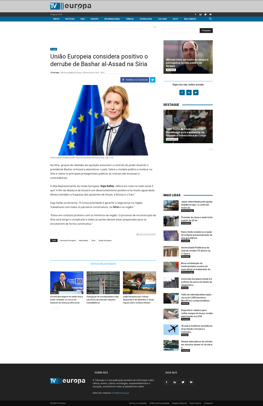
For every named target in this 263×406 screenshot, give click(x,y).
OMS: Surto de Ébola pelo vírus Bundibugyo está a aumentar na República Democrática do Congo (186, 132)
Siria (93, 240)
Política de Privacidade (159, 403)
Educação (185, 256)
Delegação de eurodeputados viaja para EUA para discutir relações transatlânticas (103, 299)
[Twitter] (205, 14)
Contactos (208, 403)
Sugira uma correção (146, 234)
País (83, 19)
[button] (210, 19)
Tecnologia (146, 19)
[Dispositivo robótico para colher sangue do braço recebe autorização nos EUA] (171, 314)
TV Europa (54, 72)
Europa (94, 19)
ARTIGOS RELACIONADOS (103, 264)
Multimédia (190, 19)
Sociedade (171, 70)
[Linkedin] (200, 14)
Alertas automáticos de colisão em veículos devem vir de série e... (196, 344)
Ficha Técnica (195, 403)
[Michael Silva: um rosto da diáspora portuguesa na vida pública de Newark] (188, 57)
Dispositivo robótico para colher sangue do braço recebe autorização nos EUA (197, 313)
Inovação (185, 241)
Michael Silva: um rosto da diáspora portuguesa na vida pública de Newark (187, 62)
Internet (185, 303)
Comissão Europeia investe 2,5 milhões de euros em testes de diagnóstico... (196, 282)
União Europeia (105, 240)
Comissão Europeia (68, 240)
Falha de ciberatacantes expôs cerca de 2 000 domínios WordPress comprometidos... (196, 297)
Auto (175, 19)
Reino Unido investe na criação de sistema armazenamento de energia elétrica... (196, 235)
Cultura (162, 19)
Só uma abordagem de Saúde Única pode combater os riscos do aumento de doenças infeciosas (66, 299)
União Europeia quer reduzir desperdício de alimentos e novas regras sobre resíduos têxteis (138, 299)
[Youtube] (210, 14)
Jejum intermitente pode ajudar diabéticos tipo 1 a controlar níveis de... (197, 204)
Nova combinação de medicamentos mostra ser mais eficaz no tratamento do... (196, 266)
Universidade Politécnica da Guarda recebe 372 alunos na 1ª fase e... (195, 250)
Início (56, 19)
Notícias (69, 19)
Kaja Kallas (83, 240)
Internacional (112, 19)
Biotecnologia (187, 210)
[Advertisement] (103, 35)
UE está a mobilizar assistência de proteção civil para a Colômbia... (196, 329)
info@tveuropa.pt (120, 392)
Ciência (129, 19)
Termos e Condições (138, 403)
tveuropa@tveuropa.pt (72, 72)
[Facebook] (195, 14)
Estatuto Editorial (179, 403)
